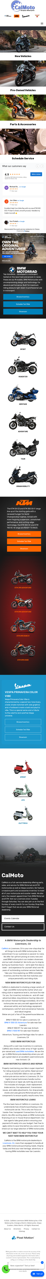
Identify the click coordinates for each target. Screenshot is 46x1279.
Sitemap (22, 1215)
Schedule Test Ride (23, 288)
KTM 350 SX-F (29, 493)
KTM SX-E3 (15, 493)
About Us (7, 1213)
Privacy (26, 1213)
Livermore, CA (9, 1127)
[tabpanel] (23, 240)
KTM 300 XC (26, 509)
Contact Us (9, 911)
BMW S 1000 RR (13, 1015)
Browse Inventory (23, 281)
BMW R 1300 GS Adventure (15, 1007)
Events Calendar (11, 903)
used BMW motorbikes (25, 1036)
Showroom (23, 296)
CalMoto (5, 933)
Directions (17, 1213)
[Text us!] (37, 1274)
